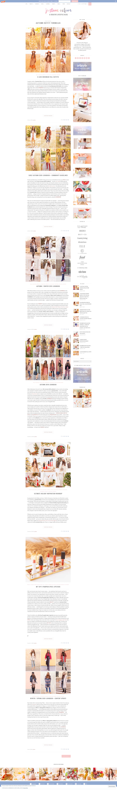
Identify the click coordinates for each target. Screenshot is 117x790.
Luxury (46, 584)
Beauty (31, 3)
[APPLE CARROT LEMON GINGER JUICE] (86, 393)
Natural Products (61, 584)
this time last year (51, 186)
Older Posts (66, 756)
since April (58, 181)
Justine (34, 120)
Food (42, 3)
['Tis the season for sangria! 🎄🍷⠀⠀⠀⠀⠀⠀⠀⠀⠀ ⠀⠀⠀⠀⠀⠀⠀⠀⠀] (97, 774)
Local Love (48, 74)
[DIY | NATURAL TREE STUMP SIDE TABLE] (77, 393)
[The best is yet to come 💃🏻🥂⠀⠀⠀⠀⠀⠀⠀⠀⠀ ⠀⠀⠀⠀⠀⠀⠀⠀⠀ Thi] (6, 774)
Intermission (34, 394)
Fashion (37, 3)
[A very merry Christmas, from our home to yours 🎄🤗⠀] (45, 774)
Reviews (67, 584)
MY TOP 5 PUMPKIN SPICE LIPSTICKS (48, 587)
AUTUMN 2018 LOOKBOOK (48, 384)
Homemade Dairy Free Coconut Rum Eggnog (47, 520)
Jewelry (44, 74)
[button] (58, 1)
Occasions (51, 284)
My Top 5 (54, 584)
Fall (37, 74)
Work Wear (60, 382)
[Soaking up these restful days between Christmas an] (32, 774)
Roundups (42, 491)
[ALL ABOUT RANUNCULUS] (77, 403)
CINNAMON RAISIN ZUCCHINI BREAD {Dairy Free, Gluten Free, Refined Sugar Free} (85, 311)
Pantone (54, 173)
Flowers (47, 3)
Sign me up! (75, 1)
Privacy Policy (25, 787)
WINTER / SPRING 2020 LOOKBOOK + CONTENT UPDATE (48, 698)
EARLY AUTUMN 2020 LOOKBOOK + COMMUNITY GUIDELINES (48, 175)
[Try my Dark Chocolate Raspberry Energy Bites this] (71, 774)
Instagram (34, 704)
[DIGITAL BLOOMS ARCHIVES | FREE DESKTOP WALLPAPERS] (86, 403)
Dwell (59, 3)
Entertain (39, 489)
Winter (64, 284)
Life (26, 3)
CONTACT (68, 3)
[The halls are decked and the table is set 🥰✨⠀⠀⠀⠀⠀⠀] (58, 774)
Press (64, 3)
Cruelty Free (34, 584)
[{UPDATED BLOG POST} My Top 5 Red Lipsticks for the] (110, 774)
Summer (58, 173)
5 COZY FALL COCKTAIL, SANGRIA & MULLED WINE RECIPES (84, 288)
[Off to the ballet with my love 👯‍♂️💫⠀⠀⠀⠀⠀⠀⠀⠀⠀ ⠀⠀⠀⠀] (84, 774)
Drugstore (39, 584)
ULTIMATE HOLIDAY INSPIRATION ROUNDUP (48, 493)
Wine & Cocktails (49, 491)
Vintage (58, 74)
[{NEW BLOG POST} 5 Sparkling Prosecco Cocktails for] (19, 774)
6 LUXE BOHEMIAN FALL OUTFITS (48, 77)
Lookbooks (53, 74)
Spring (54, 696)
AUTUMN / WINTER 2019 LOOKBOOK (48, 286)
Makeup (47, 284)
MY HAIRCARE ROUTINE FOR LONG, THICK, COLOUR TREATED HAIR (85, 304)
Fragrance (55, 489)
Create (53, 3)
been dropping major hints (61, 620)
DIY (33, 489)
